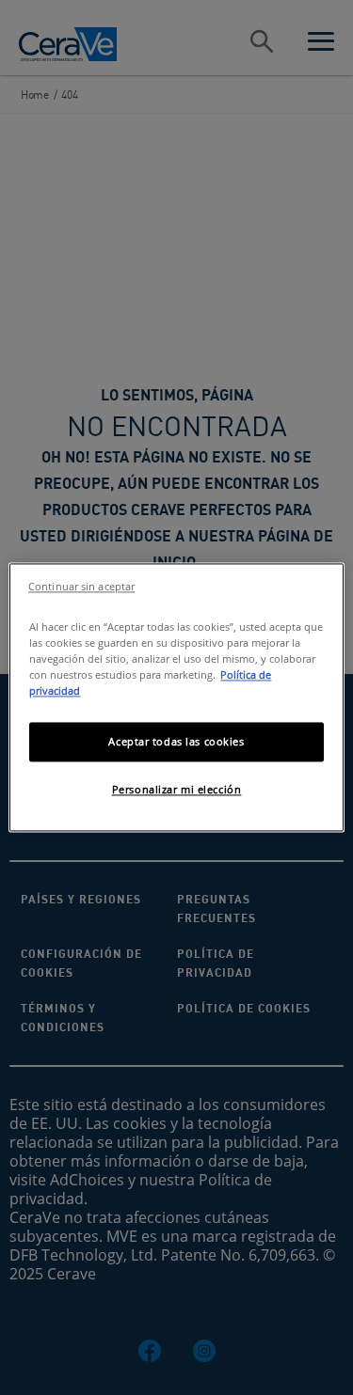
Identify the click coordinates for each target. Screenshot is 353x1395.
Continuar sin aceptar (81, 586)
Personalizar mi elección (177, 790)
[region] (176, 697)
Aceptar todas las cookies (176, 742)
